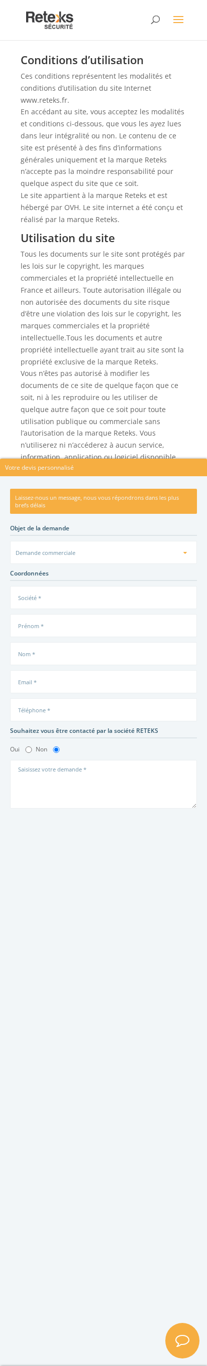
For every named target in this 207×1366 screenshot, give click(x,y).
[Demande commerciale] (103, 552)
